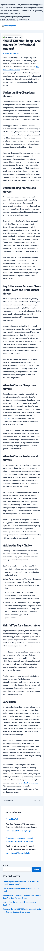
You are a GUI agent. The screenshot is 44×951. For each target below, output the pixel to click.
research (6, 418)
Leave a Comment (11, 831)
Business (20, 831)
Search (5, 865)
